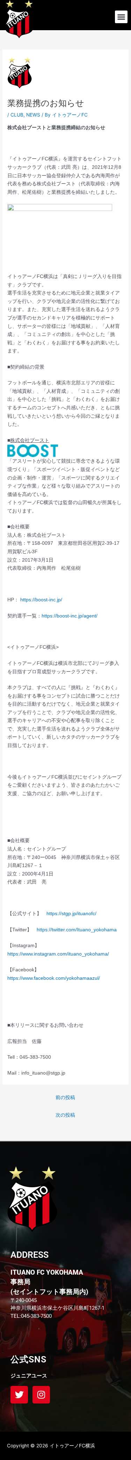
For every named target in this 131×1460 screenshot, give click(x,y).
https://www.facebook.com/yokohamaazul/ (53, 978)
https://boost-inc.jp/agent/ (69, 616)
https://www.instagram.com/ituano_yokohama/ (58, 954)
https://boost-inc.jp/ (41, 599)
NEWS (33, 115)
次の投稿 (65, 1115)
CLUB (16, 115)
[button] (121, 17)
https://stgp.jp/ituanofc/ (71, 913)
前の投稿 (65, 1097)
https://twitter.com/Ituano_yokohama (77, 929)
